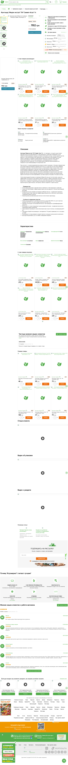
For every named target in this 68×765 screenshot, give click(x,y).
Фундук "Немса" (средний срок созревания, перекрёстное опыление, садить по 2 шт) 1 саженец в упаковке (42, 280)
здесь (20, 338)
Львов (15, 702)
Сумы (63, 702)
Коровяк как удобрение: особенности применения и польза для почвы (42, 531)
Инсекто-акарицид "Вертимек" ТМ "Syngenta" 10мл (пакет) (59, 86)
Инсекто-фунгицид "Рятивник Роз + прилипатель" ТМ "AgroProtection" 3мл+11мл (59, 120)
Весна (61, 240)
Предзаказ (27, 719)
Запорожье (49, 700)
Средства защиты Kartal (42, 717)
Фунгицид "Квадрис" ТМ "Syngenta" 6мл (40, 86)
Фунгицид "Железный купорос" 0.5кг (25, 379)
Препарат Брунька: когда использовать (26, 530)
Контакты (29, 715)
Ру (50, 2)
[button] (62, 49)
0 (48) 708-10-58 (18, 738)
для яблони (22, 236)
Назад (4, 9)
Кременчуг (44, 709)
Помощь (52, 717)
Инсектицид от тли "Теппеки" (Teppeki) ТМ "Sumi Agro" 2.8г (24, 86)
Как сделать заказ (52, 745)
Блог (18, 715)
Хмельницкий (33, 704)
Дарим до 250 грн (29, 717)
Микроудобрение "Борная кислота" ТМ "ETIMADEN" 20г (41, 120)
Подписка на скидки (18, 717)
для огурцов (22, 234)
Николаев (39, 702)
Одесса (38, 700)
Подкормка (28, 244)
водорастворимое (39, 232)
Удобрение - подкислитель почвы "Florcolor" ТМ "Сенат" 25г (42, 313)
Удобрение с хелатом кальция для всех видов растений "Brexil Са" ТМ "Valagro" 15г (25, 120)
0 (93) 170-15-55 (26, 736)
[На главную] (2, 2)
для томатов (22, 235)
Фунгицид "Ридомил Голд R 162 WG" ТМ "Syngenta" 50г (42, 379)
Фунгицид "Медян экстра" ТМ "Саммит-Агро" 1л (7, 79)
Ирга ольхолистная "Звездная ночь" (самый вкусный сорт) (58, 313)
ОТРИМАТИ (8, 755)
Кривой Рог (27, 702)
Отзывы (53, 715)
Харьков (32, 700)
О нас (23, 715)
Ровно (58, 702)
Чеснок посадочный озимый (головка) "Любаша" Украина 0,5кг (58, 280)
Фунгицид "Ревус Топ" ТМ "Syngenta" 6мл (57, 379)
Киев (27, 700)
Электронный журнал (40, 745)
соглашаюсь (35, 561)
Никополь (46, 702)
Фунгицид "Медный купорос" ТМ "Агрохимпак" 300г (25, 413)
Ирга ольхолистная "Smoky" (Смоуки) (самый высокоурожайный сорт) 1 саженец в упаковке (24, 313)
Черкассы (56, 700)
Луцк (33, 702)
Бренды (52, 719)
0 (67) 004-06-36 (26, 738)
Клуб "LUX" (59, 715)
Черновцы (30, 709)
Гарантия (36, 715)
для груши (22, 232)
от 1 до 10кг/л (30, 240)
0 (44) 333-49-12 (18, 736)
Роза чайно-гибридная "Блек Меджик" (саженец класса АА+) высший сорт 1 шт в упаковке (25, 280)
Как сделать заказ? (60, 717)
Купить (29, 91)
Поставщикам (35, 719)
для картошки (23, 233)
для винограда (29, 231)
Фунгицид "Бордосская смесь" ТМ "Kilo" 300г (59, 413)
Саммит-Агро (41, 240)
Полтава (52, 702)
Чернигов (40, 704)
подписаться (41, 558)
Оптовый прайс (44, 719)
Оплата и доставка (44, 715)
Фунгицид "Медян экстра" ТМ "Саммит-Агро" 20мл (41, 413)
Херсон (62, 700)
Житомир (46, 704)
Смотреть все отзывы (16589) (34, 670)
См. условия (12, 600)
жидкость (47, 231)
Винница (21, 702)
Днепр (43, 700)
